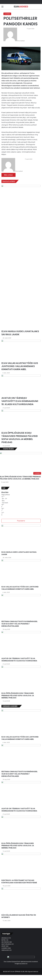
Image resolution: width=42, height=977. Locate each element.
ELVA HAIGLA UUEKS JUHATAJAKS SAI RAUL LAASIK (19, 553)
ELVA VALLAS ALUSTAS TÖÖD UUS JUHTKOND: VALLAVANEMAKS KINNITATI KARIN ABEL (20, 588)
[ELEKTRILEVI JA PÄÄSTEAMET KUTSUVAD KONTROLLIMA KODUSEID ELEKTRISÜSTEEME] (21, 866)
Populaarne (21, 521)
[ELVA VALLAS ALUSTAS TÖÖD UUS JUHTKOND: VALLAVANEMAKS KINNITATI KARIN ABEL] (21, 572)
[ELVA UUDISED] (21, 6)
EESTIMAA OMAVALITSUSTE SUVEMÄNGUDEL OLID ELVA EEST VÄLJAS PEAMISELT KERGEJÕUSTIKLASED (19, 623)
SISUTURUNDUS (6, 944)
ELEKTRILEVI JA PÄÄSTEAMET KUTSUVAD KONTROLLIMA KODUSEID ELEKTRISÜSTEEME (19, 881)
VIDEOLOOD (5, 950)
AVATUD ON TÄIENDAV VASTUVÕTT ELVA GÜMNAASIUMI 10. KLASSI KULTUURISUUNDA (19, 659)
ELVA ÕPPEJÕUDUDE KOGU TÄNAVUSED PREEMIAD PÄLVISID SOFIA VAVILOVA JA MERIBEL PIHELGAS (20, 477)
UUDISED (4, 948)
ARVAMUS (4, 938)
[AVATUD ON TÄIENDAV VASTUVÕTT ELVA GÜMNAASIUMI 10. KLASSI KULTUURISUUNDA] (21, 644)
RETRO (3, 940)
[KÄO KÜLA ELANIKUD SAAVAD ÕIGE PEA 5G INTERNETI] (21, 901)
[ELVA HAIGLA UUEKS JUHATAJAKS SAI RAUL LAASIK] (21, 538)
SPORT (3, 946)
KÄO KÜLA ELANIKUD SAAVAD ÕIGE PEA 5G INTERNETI (18, 916)
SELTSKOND (5, 942)
